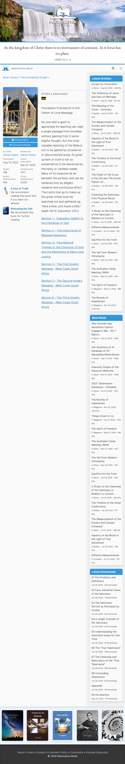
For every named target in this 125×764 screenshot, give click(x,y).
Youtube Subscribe (97, 752)
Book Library (10, 77)
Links (30, 752)
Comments (76, 752)
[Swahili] (43, 99)
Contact (41, 752)
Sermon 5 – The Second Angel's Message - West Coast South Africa (61, 285)
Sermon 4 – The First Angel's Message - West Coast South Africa (60, 268)
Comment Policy (58, 752)
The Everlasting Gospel (34, 77)
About (21, 752)
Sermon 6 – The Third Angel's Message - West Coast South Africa (60, 302)
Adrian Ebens (10, 154)
